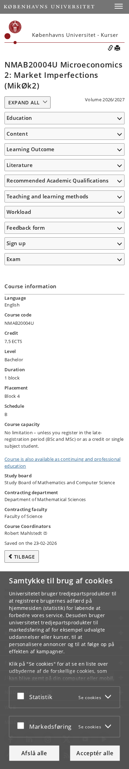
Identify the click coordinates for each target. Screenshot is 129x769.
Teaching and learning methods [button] (47, 196)
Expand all (24, 102)
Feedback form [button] (26, 227)
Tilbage (24, 556)
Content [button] (17, 133)
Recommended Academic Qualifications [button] (58, 180)
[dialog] (64, 670)
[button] (119, 6)
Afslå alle (34, 753)
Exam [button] (13, 259)
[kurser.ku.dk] (13, 32)
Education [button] (19, 117)
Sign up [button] (16, 243)
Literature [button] (20, 165)
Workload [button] (19, 211)
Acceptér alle (94, 753)
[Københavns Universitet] (49, 6)
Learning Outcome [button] (31, 149)
